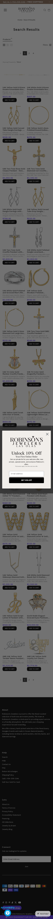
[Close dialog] (47, 434)
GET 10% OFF (26, 480)
